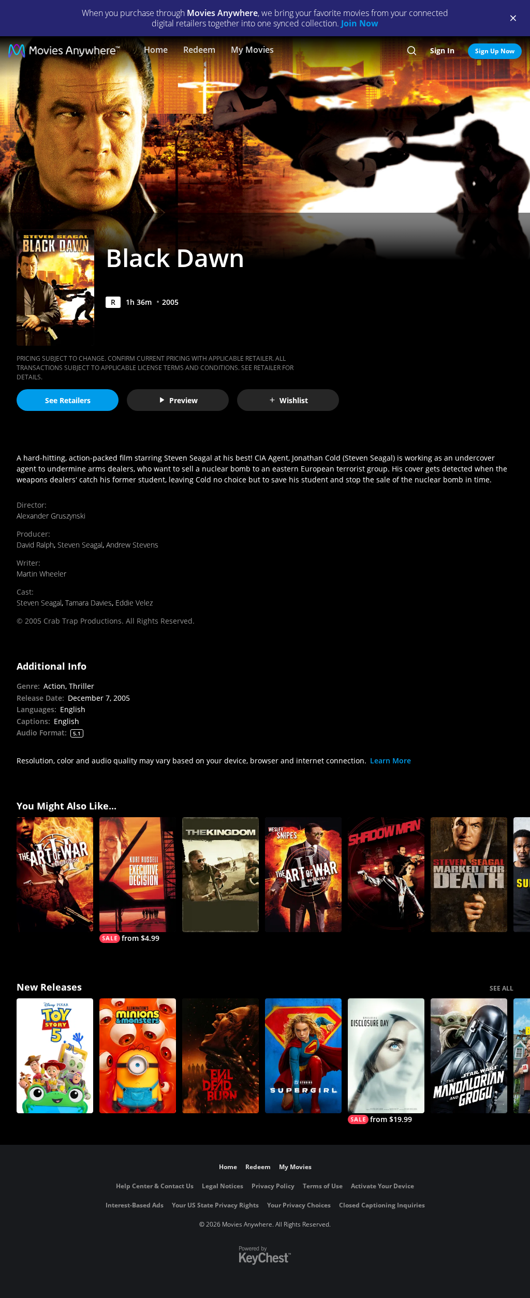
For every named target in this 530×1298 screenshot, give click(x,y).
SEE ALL (501, 988)
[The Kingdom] (220, 874)
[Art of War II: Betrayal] (303, 874)
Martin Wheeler (41, 574)
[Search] (412, 51)
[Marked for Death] (469, 874)
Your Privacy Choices (299, 1205)
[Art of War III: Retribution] (55, 874)
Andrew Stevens (132, 545)
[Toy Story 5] (55, 1055)
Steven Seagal (79, 545)
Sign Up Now (494, 51)
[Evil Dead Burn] (220, 1055)
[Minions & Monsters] (137, 1055)
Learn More (390, 760)
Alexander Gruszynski (51, 516)
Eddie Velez (134, 603)
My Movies (252, 49)
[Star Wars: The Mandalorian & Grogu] (469, 1055)
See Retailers (68, 400)
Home (156, 49)
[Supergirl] (303, 1055)
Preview (183, 400)
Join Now (359, 23)
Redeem (199, 49)
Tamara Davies (88, 603)
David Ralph (35, 545)
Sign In (442, 50)
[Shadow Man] (386, 874)
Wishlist (293, 400)
